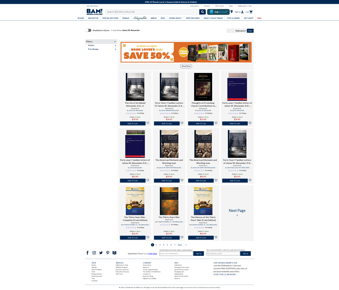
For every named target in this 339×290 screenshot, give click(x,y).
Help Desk (178, 265)
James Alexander (238, 110)
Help (231, 6)
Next (180, 245)
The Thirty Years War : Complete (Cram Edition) (135, 218)
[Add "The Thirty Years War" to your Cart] (135, 238)
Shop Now (186, 66)
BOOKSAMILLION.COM (166, 287)
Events (207, 6)
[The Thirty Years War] (169, 201)
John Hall (230, 168)
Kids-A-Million (97, 270)
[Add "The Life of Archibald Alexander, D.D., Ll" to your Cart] (135, 123)
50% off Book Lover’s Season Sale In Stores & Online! (171, 2)
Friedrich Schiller (129, 225)
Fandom (95, 281)
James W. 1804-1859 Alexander (170, 168)
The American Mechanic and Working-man (169, 161)
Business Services (122, 270)
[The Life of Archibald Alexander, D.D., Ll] (135, 86)
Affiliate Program (122, 267)
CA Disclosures (204, 287)
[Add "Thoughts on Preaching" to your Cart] (203, 123)
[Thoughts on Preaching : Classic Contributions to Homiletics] (203, 86)
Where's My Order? (181, 276)
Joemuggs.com (181, 287)
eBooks (94, 267)
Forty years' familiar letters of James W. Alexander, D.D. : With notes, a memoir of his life (237, 104)
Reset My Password (181, 270)
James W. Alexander (136, 110)
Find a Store (147, 265)
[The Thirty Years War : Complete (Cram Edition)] (135, 201)
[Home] (94, 12)
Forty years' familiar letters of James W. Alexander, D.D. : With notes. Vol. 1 (135, 161)
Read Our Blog (148, 276)
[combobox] (157, 11)
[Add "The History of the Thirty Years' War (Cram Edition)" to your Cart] (203, 238)
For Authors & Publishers (152, 272)
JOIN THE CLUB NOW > (225, 274)
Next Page (237, 212)
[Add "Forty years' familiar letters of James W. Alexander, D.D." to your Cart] (237, 123)
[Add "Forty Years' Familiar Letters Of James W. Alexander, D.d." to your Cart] (169, 123)
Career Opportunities (150, 270)
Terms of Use (193, 287)
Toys (93, 278)
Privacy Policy (215, 287)
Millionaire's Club (245, 6)
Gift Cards (219, 6)
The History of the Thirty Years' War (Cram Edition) (203, 218)
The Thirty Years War (169, 217)
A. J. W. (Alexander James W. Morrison (138, 226)
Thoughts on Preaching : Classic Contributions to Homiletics (203, 104)
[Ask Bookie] (218, 12)
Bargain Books (97, 274)
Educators (195, 6)
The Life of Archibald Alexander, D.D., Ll (135, 104)
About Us (146, 267)
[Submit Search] (202, 12)
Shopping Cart (179, 272)
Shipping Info (178, 274)
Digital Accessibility (149, 278)
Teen (93, 272)
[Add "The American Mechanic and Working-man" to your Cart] (169, 181)
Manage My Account (181, 267)
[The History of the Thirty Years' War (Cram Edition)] (203, 201)
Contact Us (147, 274)
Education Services (122, 272)
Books (94, 265)
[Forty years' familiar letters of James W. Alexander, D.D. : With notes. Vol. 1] (135, 144)
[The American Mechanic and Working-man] (169, 144)
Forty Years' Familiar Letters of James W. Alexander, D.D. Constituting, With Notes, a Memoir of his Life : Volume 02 (237, 161)
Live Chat (153, 253)
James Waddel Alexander (170, 110)
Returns (177, 278)
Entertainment (97, 276)
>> (186, 245)
